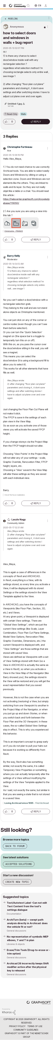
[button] (6, 121)
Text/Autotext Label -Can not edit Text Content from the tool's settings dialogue (27, 906)
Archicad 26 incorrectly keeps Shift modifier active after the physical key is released (28, 967)
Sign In (47, 5)
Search (28, 5)
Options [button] (48, 18)
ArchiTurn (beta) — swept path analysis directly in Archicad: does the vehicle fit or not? (27, 923)
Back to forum (15, 846)
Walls (23, 114)
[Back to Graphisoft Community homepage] (18, 5)
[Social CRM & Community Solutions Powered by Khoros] (8, 1011)
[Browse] (5, 5)
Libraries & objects (16, 944)
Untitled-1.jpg (15, 103)
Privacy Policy (17, 1026)
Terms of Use (34, 1026)
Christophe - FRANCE (13, 231)
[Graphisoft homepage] (39, 1003)
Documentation (14, 913)
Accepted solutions (18, 864)
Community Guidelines (25, 1030)
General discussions (16, 930)
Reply (37, 121)
